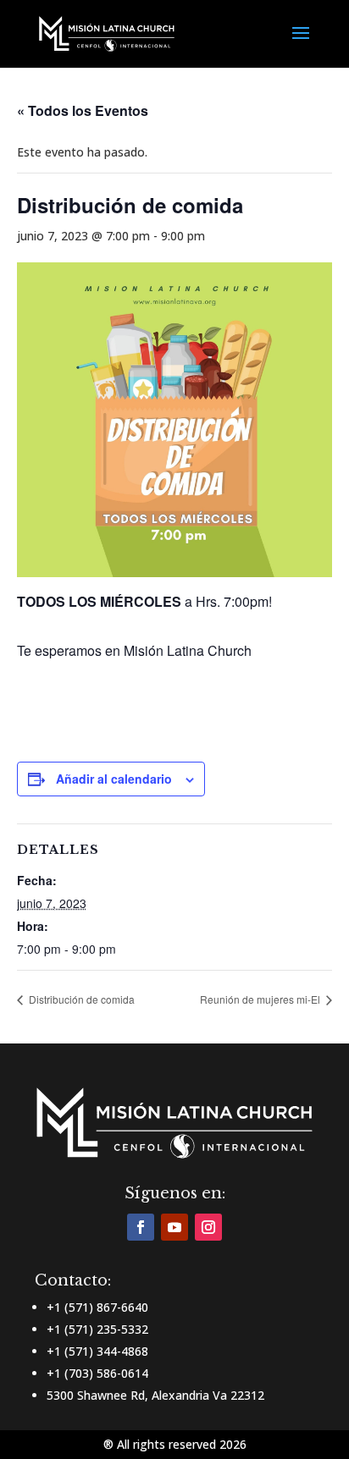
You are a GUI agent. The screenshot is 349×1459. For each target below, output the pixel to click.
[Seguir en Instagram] (208, 1227)
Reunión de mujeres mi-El (261, 999)
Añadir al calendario (114, 778)
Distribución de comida (80, 999)
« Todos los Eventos (82, 110)
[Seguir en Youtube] (174, 1227)
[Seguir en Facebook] (140, 1227)
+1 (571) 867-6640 (97, 1307)
